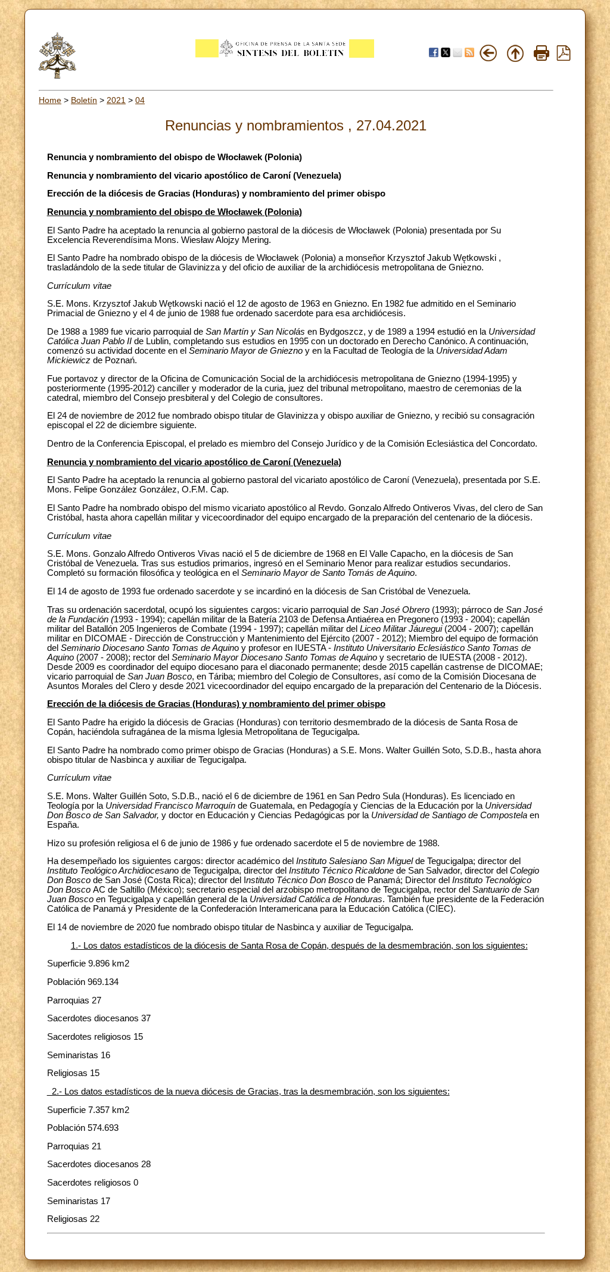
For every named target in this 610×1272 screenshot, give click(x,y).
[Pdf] (563, 58)
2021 (116, 100)
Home (50, 100)
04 (140, 100)
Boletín (84, 100)
